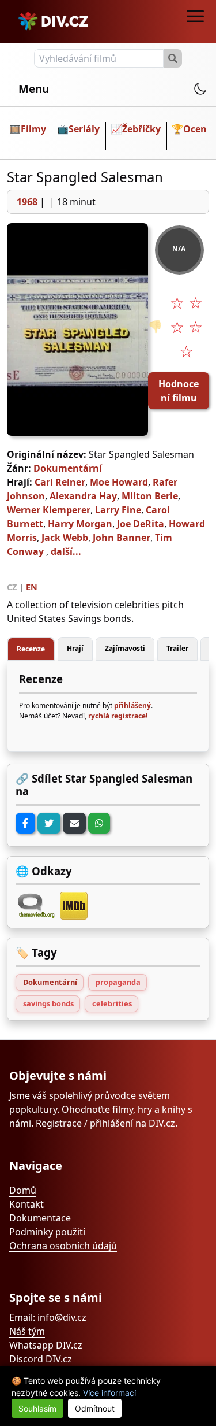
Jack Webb (64, 537)
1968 (27, 201)
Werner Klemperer (48, 509)
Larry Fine (118, 509)
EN (31, 586)
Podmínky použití (47, 1231)
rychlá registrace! (117, 716)
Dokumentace (40, 1218)
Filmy (33, 129)
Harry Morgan (80, 523)
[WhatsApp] (99, 823)
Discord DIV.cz (40, 1359)
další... (66, 551)
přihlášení (111, 1123)
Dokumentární (67, 468)
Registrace (59, 1123)
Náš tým (27, 1331)
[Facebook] (25, 823)
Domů (22, 1190)
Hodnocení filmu (178, 390)
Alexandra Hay (83, 496)
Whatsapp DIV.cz (45, 1345)
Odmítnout (95, 1408)
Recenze (31, 649)
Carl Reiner (60, 482)
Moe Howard (119, 482)
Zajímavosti (125, 648)
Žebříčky (141, 129)
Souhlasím (37, 1408)
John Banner (121, 537)
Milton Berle (150, 496)
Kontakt (26, 1204)
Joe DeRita (140, 523)
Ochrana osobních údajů (63, 1245)
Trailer (177, 648)
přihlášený (132, 705)
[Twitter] (48, 823)
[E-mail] (74, 823)
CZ (12, 586)
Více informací (109, 1393)
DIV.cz (162, 1123)
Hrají (75, 648)
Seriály (84, 129)
